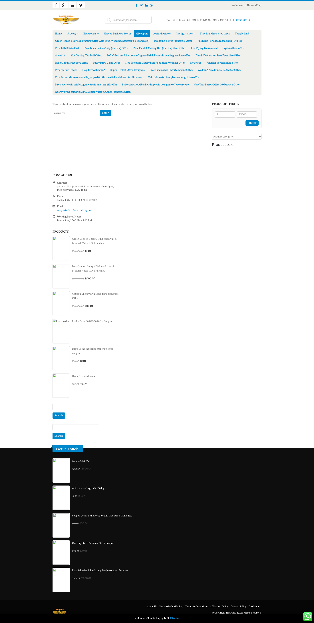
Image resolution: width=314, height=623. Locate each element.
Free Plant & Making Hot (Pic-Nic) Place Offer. (159, 48)
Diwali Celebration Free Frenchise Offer (218, 55)
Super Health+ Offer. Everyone (127, 70)
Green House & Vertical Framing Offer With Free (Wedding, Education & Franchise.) (102, 40)
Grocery (71, 33)
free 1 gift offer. (184, 33)
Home (58, 33)
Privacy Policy (238, 606)
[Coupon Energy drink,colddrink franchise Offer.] (61, 303)
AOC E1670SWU (81, 460)
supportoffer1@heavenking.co (74, 210)
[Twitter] (141, 5)
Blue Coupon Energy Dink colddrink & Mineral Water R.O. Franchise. (93, 268)
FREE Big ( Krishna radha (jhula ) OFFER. (220, 40)
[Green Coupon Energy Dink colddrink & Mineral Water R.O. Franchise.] (61, 248)
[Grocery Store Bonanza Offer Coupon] (61, 552)
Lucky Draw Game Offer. (106, 62)
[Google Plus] (151, 5)
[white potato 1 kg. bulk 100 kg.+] (61, 498)
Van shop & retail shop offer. (222, 62)
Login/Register (162, 33)
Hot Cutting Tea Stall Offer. (86, 55)
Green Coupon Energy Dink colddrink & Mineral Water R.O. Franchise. (94, 241)
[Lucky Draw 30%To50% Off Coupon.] (61, 331)
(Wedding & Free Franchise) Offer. (173, 40)
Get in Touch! (67, 449)
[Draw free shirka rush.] (61, 386)
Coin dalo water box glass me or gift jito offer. (173, 77)
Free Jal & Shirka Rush (67, 48)
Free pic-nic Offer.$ (66, 70)
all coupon (142, 33)
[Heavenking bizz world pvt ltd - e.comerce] (66, 19)
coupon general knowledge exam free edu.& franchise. (102, 515)
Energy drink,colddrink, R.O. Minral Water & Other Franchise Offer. (93, 91)
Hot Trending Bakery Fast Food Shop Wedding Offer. (155, 62)
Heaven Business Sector (117, 33)
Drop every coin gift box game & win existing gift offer (86, 84)
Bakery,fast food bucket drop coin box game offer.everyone (155, 84)
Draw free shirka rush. (84, 376)
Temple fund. (242, 33)
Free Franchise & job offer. (215, 33)
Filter (252, 123)
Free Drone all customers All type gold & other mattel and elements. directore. (99, 77)
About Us (60, 55)
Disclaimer (255, 606)
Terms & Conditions (196, 606)
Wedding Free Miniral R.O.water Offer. (219, 70)
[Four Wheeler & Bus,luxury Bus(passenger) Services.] (61, 580)
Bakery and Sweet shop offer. (71, 62)
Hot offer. (195, 62)
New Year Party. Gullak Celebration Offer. (217, 84)
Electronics (89, 33)
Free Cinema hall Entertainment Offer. (171, 70)
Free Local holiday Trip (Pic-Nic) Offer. (106, 48)
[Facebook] (136, 5)
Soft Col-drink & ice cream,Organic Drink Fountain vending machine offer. (148, 55)
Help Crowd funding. (93, 70)
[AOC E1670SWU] (61, 470)
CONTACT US (243, 20)
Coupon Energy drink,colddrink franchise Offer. (95, 296)
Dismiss (175, 618)
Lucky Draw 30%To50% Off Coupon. (92, 321)
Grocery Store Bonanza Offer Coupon (93, 543)
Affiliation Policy (219, 606)
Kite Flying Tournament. (204, 48)
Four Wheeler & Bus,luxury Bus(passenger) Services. (100, 570)
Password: (59, 112)
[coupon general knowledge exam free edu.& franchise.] (61, 525)
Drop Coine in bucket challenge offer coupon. (92, 351)
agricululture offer (234, 48)
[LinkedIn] (146, 5)
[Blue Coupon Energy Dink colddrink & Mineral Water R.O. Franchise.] (61, 276)
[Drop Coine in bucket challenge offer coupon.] (61, 358)
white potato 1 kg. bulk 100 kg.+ (89, 488)
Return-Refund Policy (171, 606)
